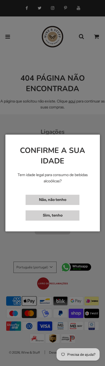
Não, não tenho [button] (52, 199)
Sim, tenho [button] (52, 215)
